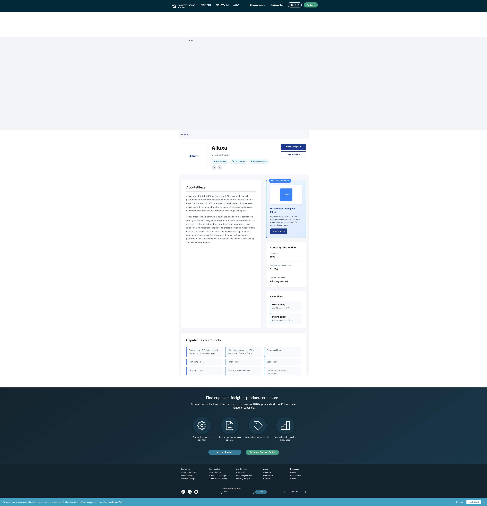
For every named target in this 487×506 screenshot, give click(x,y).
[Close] (483, 502)
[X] (190, 492)
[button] (207, 5)
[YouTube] (196, 492)
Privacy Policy (117, 502)
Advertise (240, 472)
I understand (474, 502)
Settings (459, 502)
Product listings (188, 479)
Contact (267, 479)
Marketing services (244, 475)
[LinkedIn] (183, 492)
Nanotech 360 (187, 475)
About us (267, 472)
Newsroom (268, 475)
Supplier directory (188, 472)
